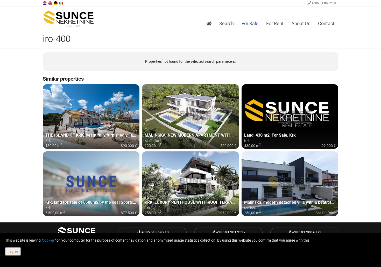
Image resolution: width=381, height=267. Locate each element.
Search (226, 23)
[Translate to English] (50, 3)
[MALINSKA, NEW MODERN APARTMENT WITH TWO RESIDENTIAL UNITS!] (190, 116)
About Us (300, 23)
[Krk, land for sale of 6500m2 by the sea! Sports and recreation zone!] (91, 183)
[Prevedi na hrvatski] (45, 3)
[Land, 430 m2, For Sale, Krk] (290, 116)
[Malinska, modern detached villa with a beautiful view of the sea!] (290, 183)
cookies (49, 240)
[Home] (209, 23)
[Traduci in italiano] (61, 3)
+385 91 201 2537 (230, 232)
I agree (13, 251)
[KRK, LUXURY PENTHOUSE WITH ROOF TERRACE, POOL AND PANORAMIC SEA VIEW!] (190, 183)
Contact (326, 23)
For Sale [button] (250, 23)
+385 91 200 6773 (306, 232)
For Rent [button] (275, 23)
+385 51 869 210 (323, 3)
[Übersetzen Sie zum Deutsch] (56, 3)
